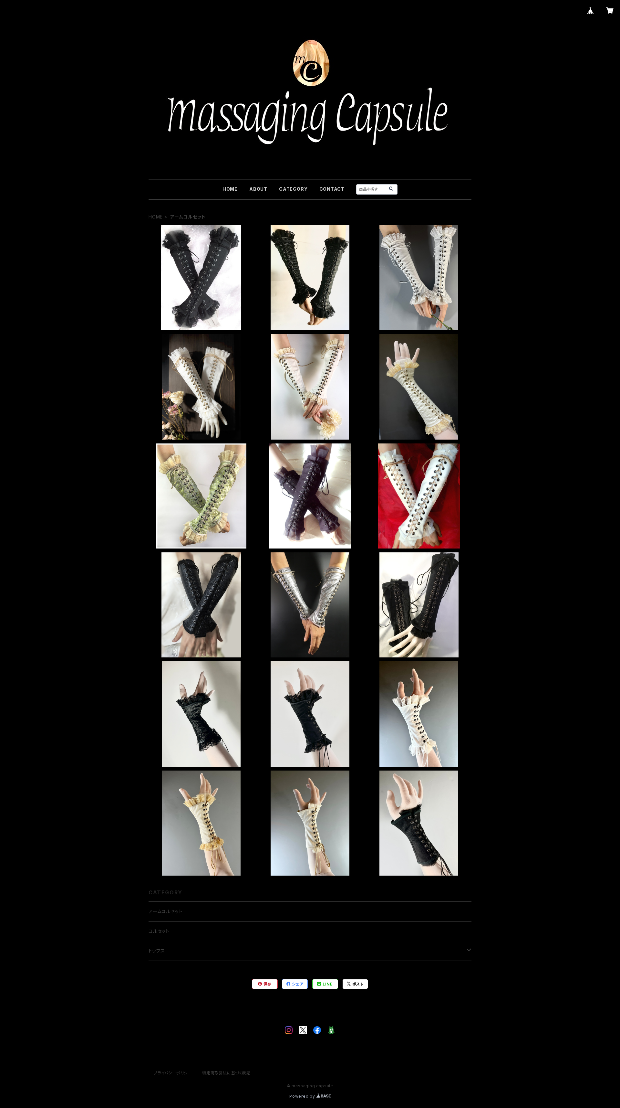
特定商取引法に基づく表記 (226, 1073)
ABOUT (258, 189)
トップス (157, 951)
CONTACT (332, 189)
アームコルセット (165, 911)
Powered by (302, 1096)
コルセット (159, 931)
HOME (230, 189)
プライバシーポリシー (173, 1073)
